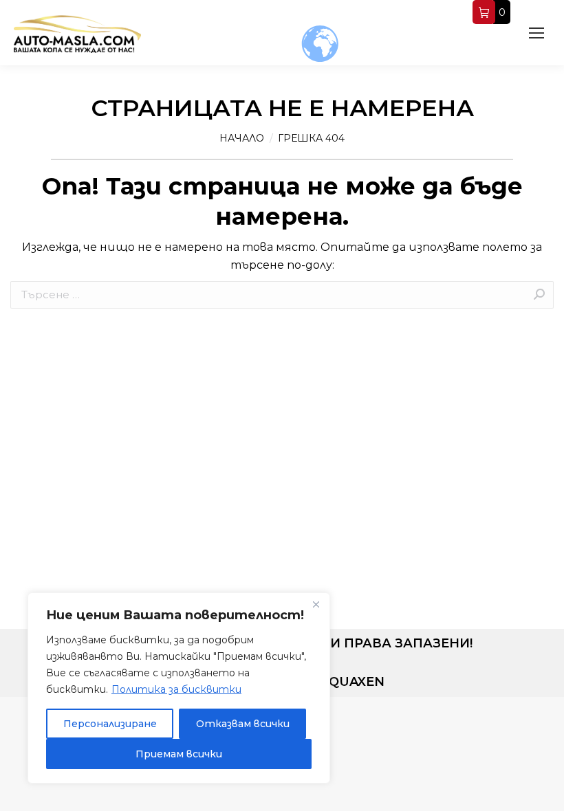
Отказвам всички (243, 724)
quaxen (356, 681)
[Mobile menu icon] (536, 33)
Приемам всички (178, 754)
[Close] (315, 604)
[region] (179, 688)
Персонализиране (110, 724)
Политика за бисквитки (176, 689)
